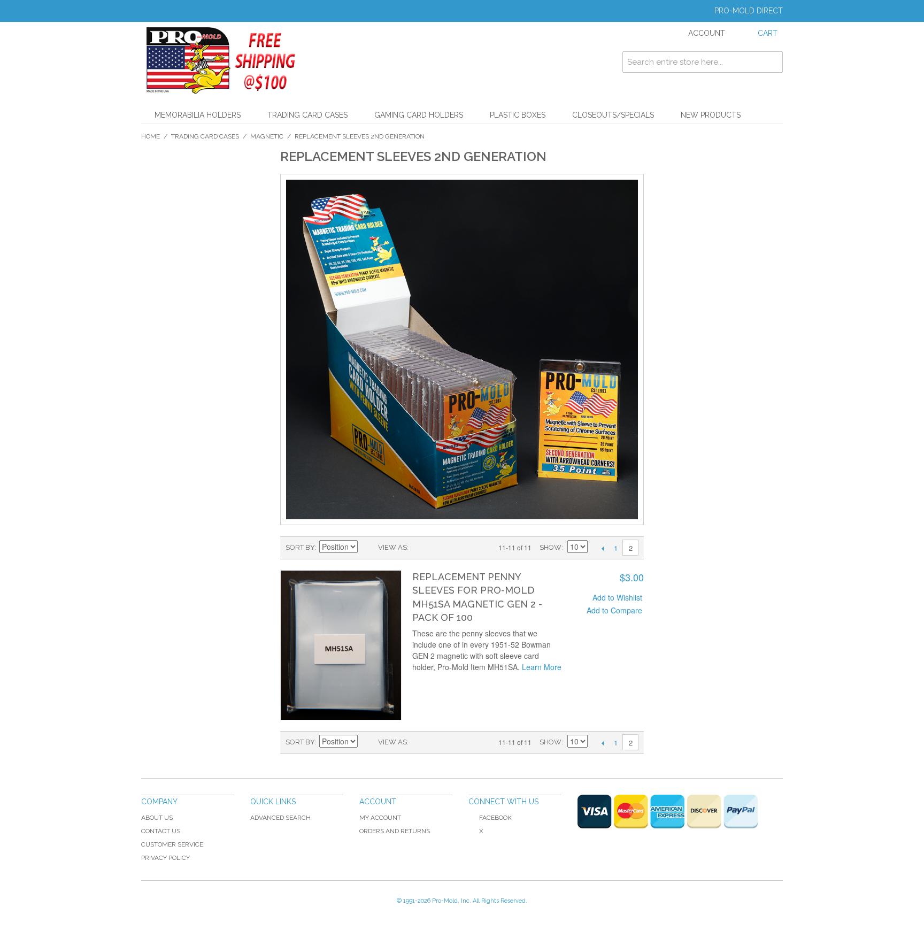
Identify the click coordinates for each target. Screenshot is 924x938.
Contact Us (160, 831)
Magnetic (266, 136)
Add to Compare (614, 610)
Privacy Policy (165, 858)
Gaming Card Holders (418, 115)
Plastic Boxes (517, 115)
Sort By (300, 547)
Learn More (541, 667)
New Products (711, 115)
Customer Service (172, 844)
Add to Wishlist (617, 597)
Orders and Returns (394, 831)
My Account (380, 817)
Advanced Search (280, 817)
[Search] (772, 62)
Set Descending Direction (367, 548)
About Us (157, 817)
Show (550, 547)
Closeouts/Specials (613, 115)
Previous (602, 548)
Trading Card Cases (307, 115)
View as (392, 547)
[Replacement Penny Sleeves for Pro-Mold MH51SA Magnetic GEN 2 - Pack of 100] (341, 645)
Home (150, 136)
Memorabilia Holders (198, 115)
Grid (435, 548)
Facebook (495, 817)
